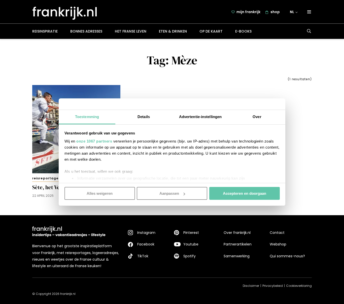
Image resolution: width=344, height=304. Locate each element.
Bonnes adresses (86, 31)
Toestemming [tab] (87, 116)
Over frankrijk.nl (237, 232)
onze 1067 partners (94, 141)
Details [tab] (143, 116)
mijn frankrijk (248, 11)
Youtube (190, 244)
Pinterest (191, 232)
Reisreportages (46, 178)
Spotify (189, 256)
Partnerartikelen (238, 244)
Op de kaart (211, 31)
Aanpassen (169, 193)
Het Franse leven (130, 31)
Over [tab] (257, 116)
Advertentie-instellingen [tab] (200, 116)
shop (275, 11)
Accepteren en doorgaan (244, 193)
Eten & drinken (173, 31)
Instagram (146, 232)
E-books (243, 31)
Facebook (145, 244)
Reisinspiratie (45, 31)
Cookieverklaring (299, 286)
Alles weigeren (100, 193)
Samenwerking (237, 256)
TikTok (142, 256)
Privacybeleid (272, 286)
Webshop (278, 244)
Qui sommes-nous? (287, 256)
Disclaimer (251, 286)
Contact (277, 232)
